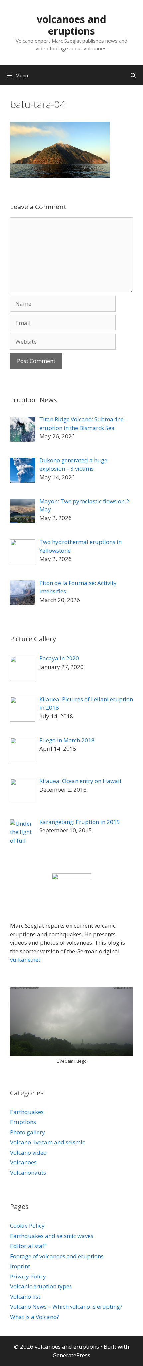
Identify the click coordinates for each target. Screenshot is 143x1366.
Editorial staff (28, 1246)
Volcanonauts (28, 1172)
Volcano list (25, 1296)
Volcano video (28, 1152)
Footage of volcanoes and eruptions (57, 1256)
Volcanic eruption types (41, 1286)
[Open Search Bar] (133, 75)
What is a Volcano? (34, 1317)
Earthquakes (27, 1112)
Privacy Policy (28, 1276)
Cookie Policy (27, 1225)
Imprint (20, 1266)
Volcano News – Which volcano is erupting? (66, 1306)
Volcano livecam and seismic (47, 1142)
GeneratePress (71, 1355)
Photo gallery (27, 1132)
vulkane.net (25, 959)
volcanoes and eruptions (71, 25)
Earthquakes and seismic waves (51, 1236)
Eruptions (23, 1122)
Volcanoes (23, 1162)
